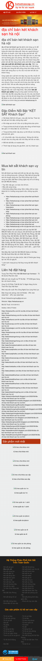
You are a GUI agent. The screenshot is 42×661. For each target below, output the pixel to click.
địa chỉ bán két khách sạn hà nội (13, 47)
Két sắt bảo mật (8, 582)
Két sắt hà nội (27, 573)
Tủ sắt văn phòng (9, 618)
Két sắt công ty (27, 580)
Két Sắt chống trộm (10, 601)
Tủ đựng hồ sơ (27, 629)
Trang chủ (7, 659)
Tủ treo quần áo (27, 622)
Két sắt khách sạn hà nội (30, 569)
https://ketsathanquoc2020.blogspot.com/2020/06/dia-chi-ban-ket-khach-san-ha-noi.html (20, 427)
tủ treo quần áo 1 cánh (21, 506)
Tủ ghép (6, 625)
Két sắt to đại (7, 580)
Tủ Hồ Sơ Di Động (9, 639)
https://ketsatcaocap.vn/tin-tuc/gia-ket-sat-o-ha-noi (23, 226)
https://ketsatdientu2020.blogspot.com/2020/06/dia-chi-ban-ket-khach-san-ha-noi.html (20, 431)
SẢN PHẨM (22, 12)
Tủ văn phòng (27, 633)
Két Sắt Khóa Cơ (28, 588)
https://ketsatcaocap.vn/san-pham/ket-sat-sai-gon (23, 218)
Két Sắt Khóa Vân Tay (29, 590)
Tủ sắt (24, 627)
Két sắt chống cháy (28, 584)
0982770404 (21, 659)
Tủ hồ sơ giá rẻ (8, 631)
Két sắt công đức (28, 586)
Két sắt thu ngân (9, 586)
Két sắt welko (26, 575)
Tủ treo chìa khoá (28, 620)
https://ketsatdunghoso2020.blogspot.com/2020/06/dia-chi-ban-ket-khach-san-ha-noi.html (20, 423)
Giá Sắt (6, 644)
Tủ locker (25, 625)
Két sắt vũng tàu (9, 571)
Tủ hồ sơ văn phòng (29, 631)
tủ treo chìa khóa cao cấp (21, 479)
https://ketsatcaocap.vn (16, 301)
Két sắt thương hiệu (10, 584)
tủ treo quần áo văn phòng (21, 548)
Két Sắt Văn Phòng (9, 592)
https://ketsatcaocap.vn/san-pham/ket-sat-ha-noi (22, 222)
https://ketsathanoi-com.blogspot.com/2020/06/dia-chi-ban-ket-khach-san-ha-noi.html (20, 419)
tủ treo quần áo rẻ (21, 534)
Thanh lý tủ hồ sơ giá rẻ (11, 635)
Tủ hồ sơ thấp (27, 616)
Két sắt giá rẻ (26, 578)
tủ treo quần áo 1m (21, 493)
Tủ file (5, 627)
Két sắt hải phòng (28, 567)
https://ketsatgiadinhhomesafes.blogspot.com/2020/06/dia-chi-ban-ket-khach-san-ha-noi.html (21, 401)
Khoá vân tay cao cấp (29, 601)
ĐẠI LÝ (34, 12)
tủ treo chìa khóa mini (21, 451)
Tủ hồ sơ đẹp (7, 616)
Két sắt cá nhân (27, 582)
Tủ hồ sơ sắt (7, 620)
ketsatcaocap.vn (31, 100)
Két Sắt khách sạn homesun (27, 274)
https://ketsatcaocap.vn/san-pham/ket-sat (20, 224)
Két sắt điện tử (8, 573)
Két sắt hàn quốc (9, 578)
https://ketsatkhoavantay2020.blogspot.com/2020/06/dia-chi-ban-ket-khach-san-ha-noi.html (21, 436)
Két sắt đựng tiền (9, 575)
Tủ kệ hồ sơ (26, 644)
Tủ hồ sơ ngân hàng (10, 633)
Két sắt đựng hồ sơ (9, 597)
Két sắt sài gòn (8, 567)
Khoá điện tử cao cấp (10, 603)
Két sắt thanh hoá (28, 571)
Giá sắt (5, 622)
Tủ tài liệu (25, 618)
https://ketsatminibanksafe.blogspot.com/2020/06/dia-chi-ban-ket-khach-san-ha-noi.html (20, 397)
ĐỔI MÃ (7, 12)
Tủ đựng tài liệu (8, 629)
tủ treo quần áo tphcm (21, 520)
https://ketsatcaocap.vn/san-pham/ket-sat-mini (21, 220)
